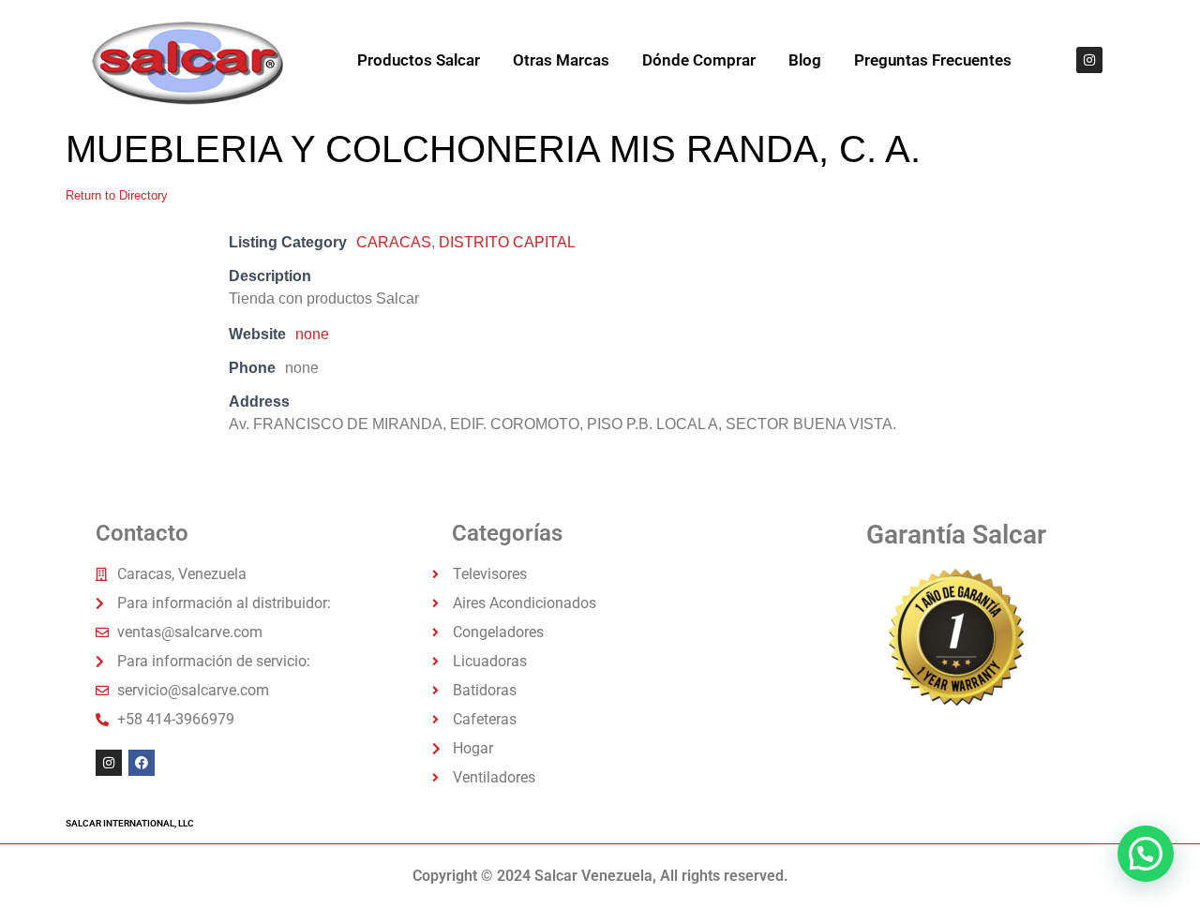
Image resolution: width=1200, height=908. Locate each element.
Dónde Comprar (699, 60)
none (312, 334)
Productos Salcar (418, 60)
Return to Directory (117, 195)
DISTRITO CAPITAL (507, 242)
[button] (1146, 854)
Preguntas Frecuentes (933, 60)
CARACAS (393, 242)
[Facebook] (141, 763)
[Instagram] (1089, 60)
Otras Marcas (561, 60)
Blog (804, 60)
